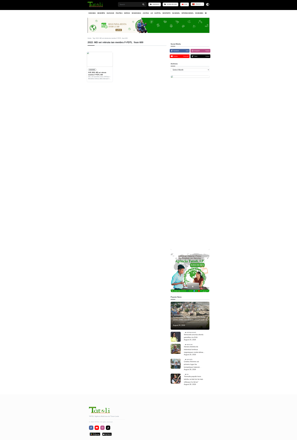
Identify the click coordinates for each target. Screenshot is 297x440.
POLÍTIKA (119, 13)
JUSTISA (146, 13)
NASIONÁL (176, 13)
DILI (187, 374)
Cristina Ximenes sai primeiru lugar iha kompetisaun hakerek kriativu (192, 364)
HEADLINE (189, 344)
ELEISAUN (110, 13)
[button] (95, 4)
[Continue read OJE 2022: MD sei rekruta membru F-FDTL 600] (100, 59)
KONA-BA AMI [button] (171, 4)
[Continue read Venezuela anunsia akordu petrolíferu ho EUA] (176, 337)
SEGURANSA (136, 13)
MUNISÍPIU (101, 13)
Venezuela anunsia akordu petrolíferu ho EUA (193, 336)
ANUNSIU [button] (155, 4)
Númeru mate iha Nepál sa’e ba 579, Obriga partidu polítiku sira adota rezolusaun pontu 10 (190, 318)
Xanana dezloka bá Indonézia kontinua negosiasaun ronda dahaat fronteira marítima (194, 350)
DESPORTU (167, 13)
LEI (152, 13)
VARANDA (92, 13)
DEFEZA (127, 13)
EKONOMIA (199, 13)
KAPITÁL (158, 13)
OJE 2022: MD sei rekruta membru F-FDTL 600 (97, 73)
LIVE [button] (185, 4)
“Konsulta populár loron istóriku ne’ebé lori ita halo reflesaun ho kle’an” (193, 379)
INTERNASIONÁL (188, 13)
